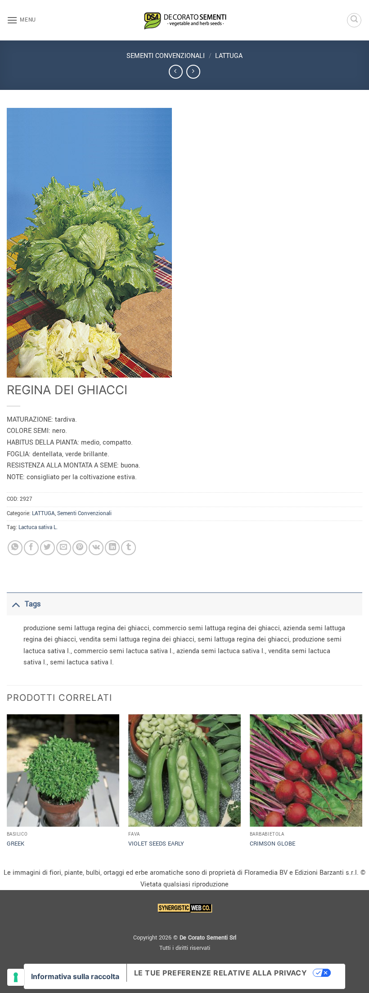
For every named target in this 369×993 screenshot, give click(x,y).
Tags (32, 604)
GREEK (15, 844)
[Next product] (176, 72)
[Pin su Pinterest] (79, 547)
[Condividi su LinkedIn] (112, 547)
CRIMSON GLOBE (272, 844)
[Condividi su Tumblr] (128, 547)
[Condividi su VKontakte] (96, 547)
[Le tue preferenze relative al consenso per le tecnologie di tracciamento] (15, 977)
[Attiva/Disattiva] (15, 604)
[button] (21, 20)
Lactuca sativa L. (38, 527)
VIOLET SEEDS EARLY (156, 844)
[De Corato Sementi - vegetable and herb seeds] (185, 20)
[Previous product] (193, 72)
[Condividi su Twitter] (47, 547)
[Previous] (7, 789)
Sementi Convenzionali (165, 56)
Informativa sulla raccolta (75, 976)
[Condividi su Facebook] (31, 547)
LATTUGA (229, 56)
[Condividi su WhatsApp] (15, 547)
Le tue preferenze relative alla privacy (220, 972)
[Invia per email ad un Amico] (63, 547)
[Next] (362, 789)
